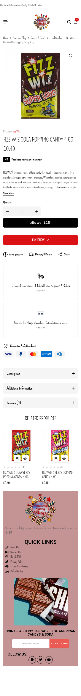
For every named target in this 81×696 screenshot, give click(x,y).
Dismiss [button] (38, 5)
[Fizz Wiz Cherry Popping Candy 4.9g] (60, 445)
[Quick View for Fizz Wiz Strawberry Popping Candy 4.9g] (25, 458)
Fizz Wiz (70, 38)
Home (5, 38)
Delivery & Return (43, 254)
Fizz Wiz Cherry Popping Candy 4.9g (57, 475)
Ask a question (16, 254)
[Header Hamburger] (5, 21)
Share (67, 254)
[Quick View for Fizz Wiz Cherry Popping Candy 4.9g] (64, 458)
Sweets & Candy (38, 38)
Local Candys (56, 38)
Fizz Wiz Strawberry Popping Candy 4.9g (16, 475)
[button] (17, 458)
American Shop (19, 38)
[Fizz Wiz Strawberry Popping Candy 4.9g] (21, 445)
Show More (8, 193)
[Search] (69, 22)
